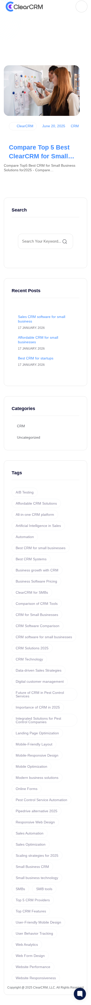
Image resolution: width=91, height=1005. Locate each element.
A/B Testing (25, 492)
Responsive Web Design (35, 822)
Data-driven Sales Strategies (38, 670)
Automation (25, 537)
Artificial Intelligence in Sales (38, 526)
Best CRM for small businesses (40, 548)
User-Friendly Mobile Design (38, 922)
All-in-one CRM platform (35, 514)
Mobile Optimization (31, 766)
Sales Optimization (31, 844)
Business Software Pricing (36, 581)
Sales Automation (29, 833)
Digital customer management (40, 681)
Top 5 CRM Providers (33, 900)
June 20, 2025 (53, 126)
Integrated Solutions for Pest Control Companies (38, 720)
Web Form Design (30, 956)
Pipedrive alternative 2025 (36, 811)
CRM (74, 126)
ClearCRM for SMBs (32, 592)
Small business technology (37, 878)
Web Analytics (27, 945)
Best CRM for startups (35, 358)
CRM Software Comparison (37, 626)
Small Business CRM (32, 867)
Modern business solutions (37, 778)
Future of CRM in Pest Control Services (40, 694)
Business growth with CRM (37, 570)
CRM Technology (29, 659)
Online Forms (26, 789)
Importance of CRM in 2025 (38, 707)
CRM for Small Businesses (37, 615)
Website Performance (33, 967)
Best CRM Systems (31, 559)
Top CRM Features (31, 911)
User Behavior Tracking (34, 933)
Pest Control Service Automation (41, 800)
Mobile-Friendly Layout (34, 744)
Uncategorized (28, 437)
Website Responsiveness (36, 978)
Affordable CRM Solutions (36, 503)
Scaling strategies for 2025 (37, 855)
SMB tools (44, 889)
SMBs (20, 889)
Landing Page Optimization (37, 733)
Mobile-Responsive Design (37, 755)
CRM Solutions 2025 (32, 648)
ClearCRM (24, 126)
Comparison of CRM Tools (37, 604)
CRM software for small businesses (44, 637)
